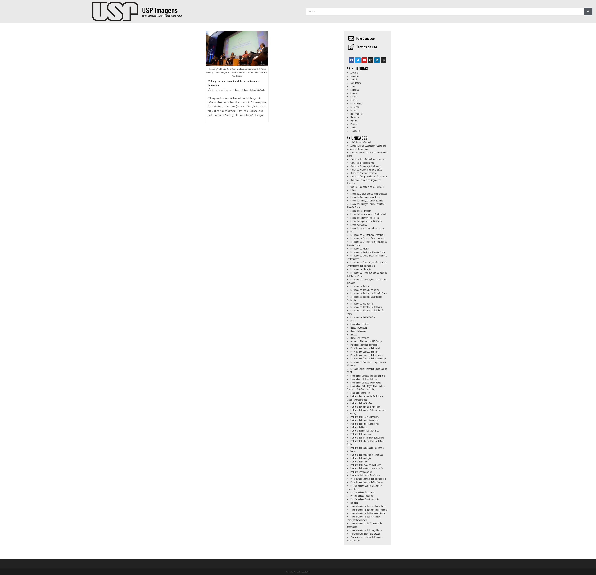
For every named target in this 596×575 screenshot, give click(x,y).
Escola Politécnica (358, 224)
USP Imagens (160, 10)
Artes (352, 86)
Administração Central (360, 142)
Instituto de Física (358, 427)
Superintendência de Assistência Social (368, 506)
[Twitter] (358, 60)
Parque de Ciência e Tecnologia (364, 344)
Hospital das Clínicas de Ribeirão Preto (367, 375)
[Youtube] (364, 60)
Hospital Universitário (360, 392)
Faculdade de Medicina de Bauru (364, 289)
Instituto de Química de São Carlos (365, 464)
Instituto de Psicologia (360, 458)
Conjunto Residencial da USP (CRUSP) (367, 186)
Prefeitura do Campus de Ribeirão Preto (368, 478)
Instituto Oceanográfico (361, 471)
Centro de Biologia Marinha (362, 162)
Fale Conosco (365, 38)
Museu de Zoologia (358, 327)
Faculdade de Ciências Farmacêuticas (367, 238)
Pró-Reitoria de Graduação (362, 492)
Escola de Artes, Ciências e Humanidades (368, 193)
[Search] (588, 11)
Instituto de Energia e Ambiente (364, 416)
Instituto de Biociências (361, 403)
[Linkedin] (377, 60)
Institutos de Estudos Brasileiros (365, 475)
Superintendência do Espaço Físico (366, 530)
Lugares (354, 110)
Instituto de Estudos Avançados (364, 420)
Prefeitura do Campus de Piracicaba (366, 354)
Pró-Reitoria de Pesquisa (361, 495)
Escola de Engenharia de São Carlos (366, 221)
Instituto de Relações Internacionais (366, 468)
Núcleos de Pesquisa (359, 337)
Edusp (353, 190)
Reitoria (354, 502)
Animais (354, 79)
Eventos (238, 90)
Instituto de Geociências (361, 433)
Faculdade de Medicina (360, 286)
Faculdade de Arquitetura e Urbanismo (367, 234)
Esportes (354, 93)
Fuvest (353, 320)
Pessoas (354, 123)
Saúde (353, 127)
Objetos (353, 120)
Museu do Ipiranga (358, 331)
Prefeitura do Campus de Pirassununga (368, 358)
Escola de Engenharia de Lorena (364, 217)
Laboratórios (356, 103)
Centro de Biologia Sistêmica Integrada (368, 159)
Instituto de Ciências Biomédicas (365, 406)
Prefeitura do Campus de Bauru (364, 351)
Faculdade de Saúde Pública (362, 317)
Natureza (354, 117)
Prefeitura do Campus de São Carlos (366, 482)
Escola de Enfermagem (360, 210)
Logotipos (354, 106)
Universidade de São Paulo (254, 90)
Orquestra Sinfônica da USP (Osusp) (366, 341)
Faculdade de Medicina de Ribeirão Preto (368, 293)
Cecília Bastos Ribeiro (220, 90)
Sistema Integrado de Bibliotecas (365, 533)
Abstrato (354, 72)
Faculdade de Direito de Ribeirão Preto (367, 252)
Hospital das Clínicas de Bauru (363, 379)
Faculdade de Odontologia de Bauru (366, 306)
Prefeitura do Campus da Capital (365, 348)
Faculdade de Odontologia (361, 303)
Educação (354, 89)
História (354, 100)
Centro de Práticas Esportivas (363, 172)
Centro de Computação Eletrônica (365, 166)
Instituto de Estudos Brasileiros (364, 423)
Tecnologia (355, 130)
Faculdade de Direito (359, 248)
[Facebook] (351, 60)
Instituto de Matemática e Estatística (367, 437)
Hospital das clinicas (359, 324)
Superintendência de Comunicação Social (369, 509)
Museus (353, 334)
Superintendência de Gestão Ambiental (367, 513)
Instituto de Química (359, 461)
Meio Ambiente (356, 113)
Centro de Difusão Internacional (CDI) (366, 169)
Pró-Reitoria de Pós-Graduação (364, 499)
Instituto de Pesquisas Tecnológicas (366, 454)
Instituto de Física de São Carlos (364, 430)
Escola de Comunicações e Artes (365, 197)
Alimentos (354, 75)
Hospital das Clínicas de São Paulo (365, 382)
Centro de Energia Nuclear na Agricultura (368, 176)
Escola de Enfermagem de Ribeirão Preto (368, 214)
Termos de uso (366, 46)
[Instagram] (370, 60)
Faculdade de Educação (360, 269)
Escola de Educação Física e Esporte (366, 200)
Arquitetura (355, 82)
